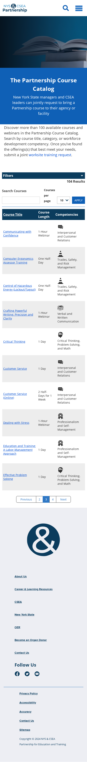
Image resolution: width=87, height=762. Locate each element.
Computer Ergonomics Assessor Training (18, 260)
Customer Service (15, 369)
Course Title (12, 214)
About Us (21, 576)
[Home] (43, 540)
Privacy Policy (28, 693)
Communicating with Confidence (17, 233)
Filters (8, 175)
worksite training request (50, 154)
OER (17, 627)
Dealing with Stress (16, 423)
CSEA (18, 602)
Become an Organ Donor (31, 640)
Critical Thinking (14, 341)
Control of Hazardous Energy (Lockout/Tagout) (19, 287)
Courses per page (49, 195)
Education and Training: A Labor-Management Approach (19, 449)
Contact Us (22, 652)
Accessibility (27, 702)
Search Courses (14, 191)
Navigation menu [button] (79, 8)
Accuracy (25, 711)
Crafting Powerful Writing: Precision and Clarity (18, 314)
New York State (24, 614)
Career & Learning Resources (34, 589)
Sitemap (24, 730)
